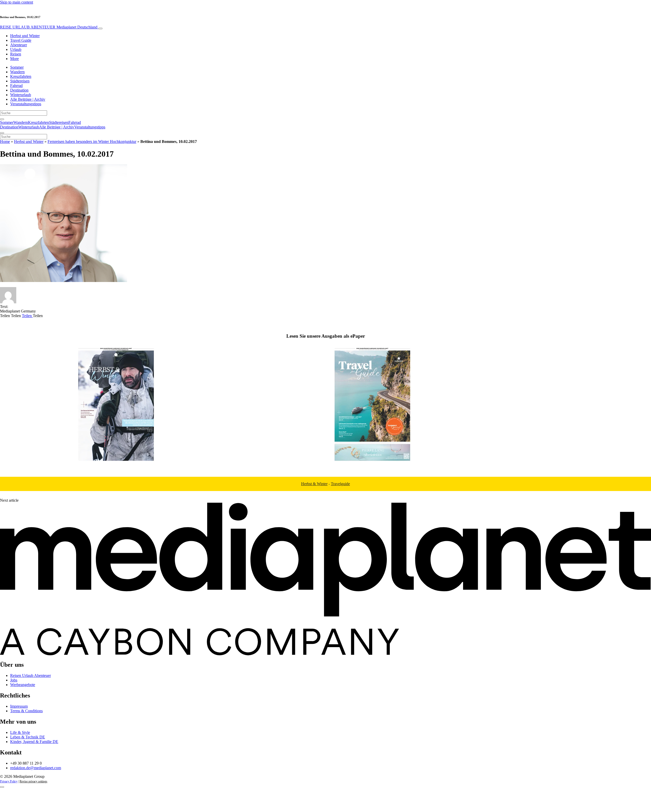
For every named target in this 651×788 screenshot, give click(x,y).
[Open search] (2, 119)
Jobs (13, 680)
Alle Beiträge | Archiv (27, 99)
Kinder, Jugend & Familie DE (34, 741)
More (14, 58)
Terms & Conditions (26, 711)
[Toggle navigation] (100, 28)
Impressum (19, 706)
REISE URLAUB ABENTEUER (48, 27)
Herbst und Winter (25, 36)
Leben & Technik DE (27, 737)
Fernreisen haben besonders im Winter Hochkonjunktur (92, 141)
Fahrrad (16, 85)
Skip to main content (16, 2)
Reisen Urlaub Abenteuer (30, 675)
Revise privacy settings (33, 781)
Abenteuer (18, 45)
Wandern (17, 72)
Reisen (15, 54)
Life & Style (20, 732)
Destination (19, 90)
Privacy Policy (9, 781)
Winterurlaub (20, 95)
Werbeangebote (22, 684)
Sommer (17, 67)
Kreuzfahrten (20, 76)
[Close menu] (2, 133)
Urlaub (15, 49)
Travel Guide (20, 40)
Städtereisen (19, 81)
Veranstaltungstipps (25, 104)
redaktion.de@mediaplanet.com (35, 768)
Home (5, 141)
